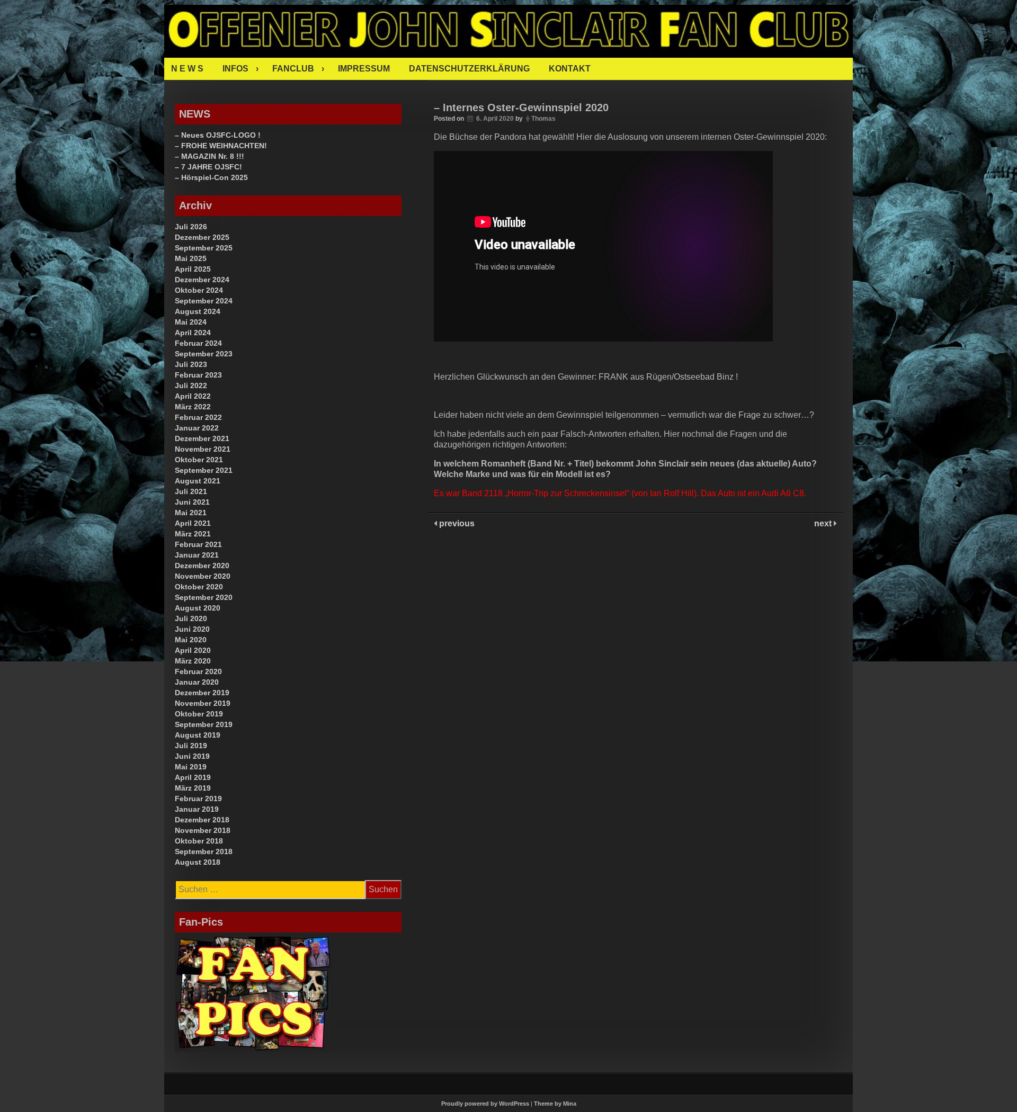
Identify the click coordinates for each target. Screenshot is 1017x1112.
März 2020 (193, 661)
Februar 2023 (198, 375)
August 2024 (197, 311)
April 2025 (193, 269)
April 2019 (193, 777)
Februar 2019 (198, 798)
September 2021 (204, 470)
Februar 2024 (198, 343)
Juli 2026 (191, 226)
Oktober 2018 (199, 841)
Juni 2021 (192, 502)
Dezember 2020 (202, 565)
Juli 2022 (191, 385)
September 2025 (204, 248)
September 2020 (204, 597)
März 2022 (193, 406)
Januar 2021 (197, 555)
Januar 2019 (197, 809)
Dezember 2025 (202, 237)
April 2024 (193, 332)
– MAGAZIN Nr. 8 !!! (209, 156)
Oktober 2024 (199, 290)
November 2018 (202, 830)
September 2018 (204, 851)
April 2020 (193, 650)
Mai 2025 (191, 258)
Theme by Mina (555, 1103)
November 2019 (202, 703)
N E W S (187, 68)
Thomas (543, 118)
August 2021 (197, 481)
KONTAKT (570, 68)
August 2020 (197, 608)
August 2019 (197, 735)
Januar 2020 (197, 682)
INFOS (235, 68)
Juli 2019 (191, 745)
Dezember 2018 (202, 819)
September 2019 (204, 724)
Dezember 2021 (202, 438)
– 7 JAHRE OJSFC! (208, 167)
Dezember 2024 (202, 279)
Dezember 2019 (202, 692)
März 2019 (193, 788)
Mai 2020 (191, 639)
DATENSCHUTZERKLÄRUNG (469, 68)
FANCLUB (293, 68)
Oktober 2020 (199, 586)
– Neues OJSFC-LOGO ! (218, 135)
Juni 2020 (192, 629)
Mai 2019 (191, 767)
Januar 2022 (197, 428)
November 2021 (202, 449)
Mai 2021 (191, 512)
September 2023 (204, 353)
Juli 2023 (191, 364)
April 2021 (193, 523)
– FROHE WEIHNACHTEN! (221, 145)
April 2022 (193, 396)
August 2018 (197, 862)
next (824, 523)
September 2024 (204, 301)
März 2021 (193, 534)
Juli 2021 (191, 491)
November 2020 (202, 576)
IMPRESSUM (364, 68)
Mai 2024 (191, 322)
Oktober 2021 (199, 459)
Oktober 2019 (199, 714)
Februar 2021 (198, 544)
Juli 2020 (191, 618)
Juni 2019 (192, 756)
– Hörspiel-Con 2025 (211, 177)
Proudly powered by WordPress (485, 1103)
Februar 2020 (198, 671)
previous (456, 523)
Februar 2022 (198, 417)
